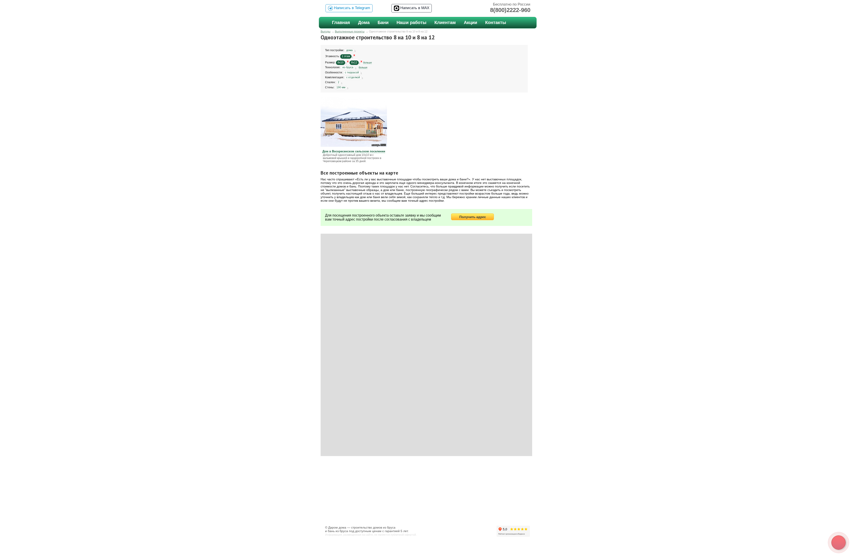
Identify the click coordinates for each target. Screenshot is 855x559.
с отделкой (353, 77)
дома (349, 50)
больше (367, 62)
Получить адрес (472, 217)
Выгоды (325, 31)
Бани (383, 22)
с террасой (352, 72)
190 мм (340, 87)
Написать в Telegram (351, 8)
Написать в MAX (414, 8)
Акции (470, 22)
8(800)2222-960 (510, 10)
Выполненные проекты (349, 31)
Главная (341, 22)
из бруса (347, 67)
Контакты (495, 22)
